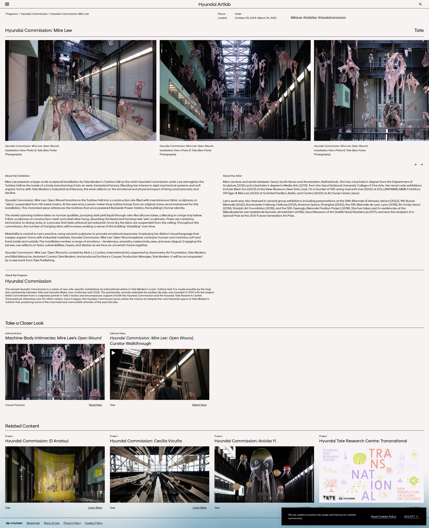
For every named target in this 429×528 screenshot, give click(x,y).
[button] (7, 4)
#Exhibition (310, 17)
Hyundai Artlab (214, 4)
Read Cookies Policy (383, 516)
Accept (409, 516)
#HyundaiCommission (332, 17)
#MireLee (296, 17)
